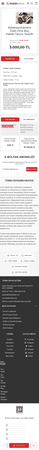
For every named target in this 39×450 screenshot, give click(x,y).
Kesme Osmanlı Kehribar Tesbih (9, 140)
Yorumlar (29, 59)
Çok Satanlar (10, 119)
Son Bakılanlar (29, 119)
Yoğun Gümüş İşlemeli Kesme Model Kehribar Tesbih (29, 141)
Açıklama (10, 59)
